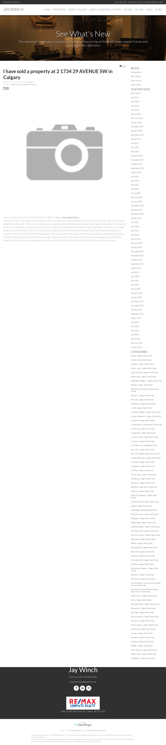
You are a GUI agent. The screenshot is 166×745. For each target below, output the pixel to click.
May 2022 (135, 280)
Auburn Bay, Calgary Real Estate (143, 376)
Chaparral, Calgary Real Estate (143, 420)
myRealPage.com (83, 725)
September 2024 (137, 168)
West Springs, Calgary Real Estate (144, 650)
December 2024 (137, 160)
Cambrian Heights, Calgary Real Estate (146, 412)
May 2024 (135, 185)
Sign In (6, 2)
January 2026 (136, 122)
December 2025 (137, 126)
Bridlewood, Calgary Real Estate (143, 404)
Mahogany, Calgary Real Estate (143, 518)
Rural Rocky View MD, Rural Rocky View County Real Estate (144, 590)
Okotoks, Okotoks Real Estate (143, 556)
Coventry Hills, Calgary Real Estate (144, 437)
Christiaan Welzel (75, 730)
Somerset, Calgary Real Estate (142, 621)
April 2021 (135, 335)
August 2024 (136, 172)
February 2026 (137, 118)
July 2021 (135, 322)
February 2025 (137, 156)
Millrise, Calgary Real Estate (142, 543)
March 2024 (136, 193)
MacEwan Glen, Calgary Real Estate (145, 514)
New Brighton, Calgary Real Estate (144, 547)
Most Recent (136, 93)
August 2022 (136, 268)
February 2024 (137, 197)
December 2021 (137, 301)
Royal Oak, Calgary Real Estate (143, 579)
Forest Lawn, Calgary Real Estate (144, 474)
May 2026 (135, 106)
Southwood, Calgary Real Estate (143, 629)
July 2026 (135, 97)
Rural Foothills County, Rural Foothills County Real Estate (146, 584)
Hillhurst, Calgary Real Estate (142, 491)
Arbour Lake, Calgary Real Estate (144, 368)
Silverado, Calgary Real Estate (142, 612)
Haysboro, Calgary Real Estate (143, 483)
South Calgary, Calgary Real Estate (23, 84)
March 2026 (136, 114)
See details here (71, 217)
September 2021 (137, 314)
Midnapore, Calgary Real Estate (143, 539)
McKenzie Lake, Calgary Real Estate (145, 531)
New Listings (136, 76)
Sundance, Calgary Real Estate (142, 637)
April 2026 (135, 110)
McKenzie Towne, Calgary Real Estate (145, 535)
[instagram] (89, 688)
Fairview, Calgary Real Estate (142, 470)
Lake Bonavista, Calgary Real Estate (145, 502)
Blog (150, 9)
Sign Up (16, 2)
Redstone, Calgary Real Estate (142, 575)
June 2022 (135, 276)
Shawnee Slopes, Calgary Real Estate (145, 604)
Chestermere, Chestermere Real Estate (146, 424)
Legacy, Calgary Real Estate (141, 506)
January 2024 (136, 201)
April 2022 (135, 285)
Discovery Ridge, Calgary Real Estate (145, 454)
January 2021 (136, 347)
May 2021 (135, 330)
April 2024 (135, 189)
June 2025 (135, 147)
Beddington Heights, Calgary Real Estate (146, 381)
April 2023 (135, 235)
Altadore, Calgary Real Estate (142, 364)
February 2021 (137, 343)
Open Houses (136, 80)
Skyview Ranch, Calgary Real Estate (144, 616)
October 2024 (136, 164)
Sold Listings (136, 85)
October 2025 (136, 131)
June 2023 (135, 226)
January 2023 (136, 247)
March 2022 (136, 289)
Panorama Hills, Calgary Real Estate (145, 560)
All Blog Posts (136, 72)
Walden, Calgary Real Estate (142, 646)
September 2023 (137, 214)
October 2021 (136, 310)
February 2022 (137, 293)
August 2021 (136, 318)
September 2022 (137, 264)
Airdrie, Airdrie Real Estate (141, 360)
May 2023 (135, 230)
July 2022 (135, 272)
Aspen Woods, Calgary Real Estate (144, 372)
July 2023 (135, 222)
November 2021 (137, 305)
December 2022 (137, 251)
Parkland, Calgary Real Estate (142, 564)
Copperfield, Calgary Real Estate (143, 433)
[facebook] (77, 688)
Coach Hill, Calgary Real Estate (143, 429)
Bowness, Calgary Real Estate (142, 395)
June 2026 (135, 101)
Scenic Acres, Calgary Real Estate (144, 596)
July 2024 (135, 176)
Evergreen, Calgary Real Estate (143, 466)
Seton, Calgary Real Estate (141, 600)
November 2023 (137, 205)
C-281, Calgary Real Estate (141, 408)
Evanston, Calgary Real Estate (142, 462)
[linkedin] (83, 688)
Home (46, 9)
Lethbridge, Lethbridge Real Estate (144, 510)
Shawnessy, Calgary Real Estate (143, 608)
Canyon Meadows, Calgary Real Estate (146, 416)
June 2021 (135, 326)
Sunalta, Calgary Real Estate (142, 633)
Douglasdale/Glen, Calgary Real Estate (146, 458)
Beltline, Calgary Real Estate (142, 385)
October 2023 (136, 210)
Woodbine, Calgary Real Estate (143, 658)
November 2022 (137, 255)
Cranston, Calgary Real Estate (143, 441)
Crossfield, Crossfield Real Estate (144, 445)
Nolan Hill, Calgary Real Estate (142, 552)
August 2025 (136, 139)
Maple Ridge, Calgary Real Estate (143, 522)
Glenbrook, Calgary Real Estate (143, 479)
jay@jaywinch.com (88, 681)
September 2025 (137, 135)
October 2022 (136, 260)
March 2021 (136, 339)
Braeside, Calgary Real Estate (142, 399)
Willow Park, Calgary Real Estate (143, 654)
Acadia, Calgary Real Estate (141, 356)
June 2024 (135, 181)
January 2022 (136, 297)
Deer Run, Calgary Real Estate (143, 449)
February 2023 (137, 243)
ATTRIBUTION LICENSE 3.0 (96, 730)
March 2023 (136, 239)
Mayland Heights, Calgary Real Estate (145, 527)
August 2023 (136, 218)
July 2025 (135, 143)
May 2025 (135, 151)
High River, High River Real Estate (144, 487)
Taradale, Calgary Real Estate (142, 641)
